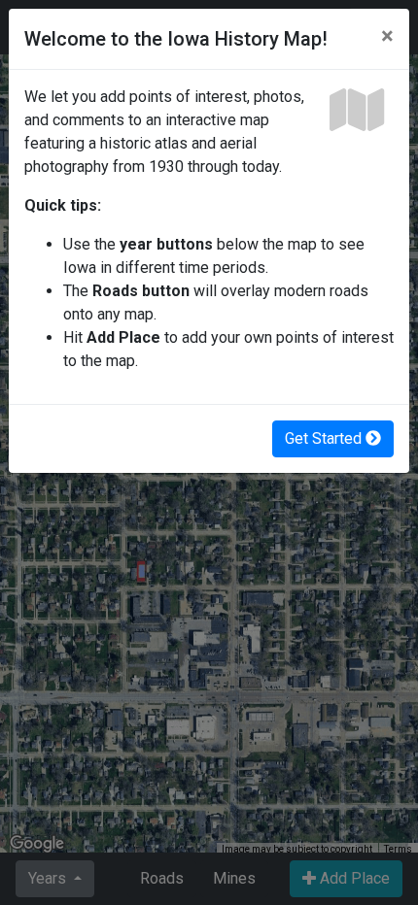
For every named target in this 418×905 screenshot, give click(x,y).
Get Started (325, 438)
